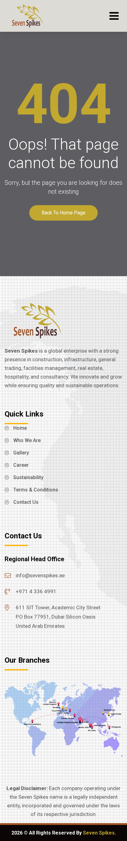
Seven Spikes (99, 833)
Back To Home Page (63, 213)
